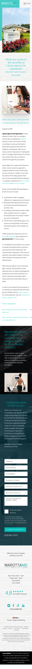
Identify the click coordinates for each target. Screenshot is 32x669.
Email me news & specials (16, 511)
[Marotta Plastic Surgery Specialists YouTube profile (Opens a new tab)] (23, 605)
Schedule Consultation (14, 530)
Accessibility (16, 630)
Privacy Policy (8, 524)
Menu (29, 4)
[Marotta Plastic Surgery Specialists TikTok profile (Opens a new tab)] (18, 605)
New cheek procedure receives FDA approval (14, 311)
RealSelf (23, 139)
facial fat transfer (19, 183)
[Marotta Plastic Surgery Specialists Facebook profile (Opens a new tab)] (13, 605)
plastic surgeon (23, 292)
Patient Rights (25, 628)
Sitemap (10, 628)
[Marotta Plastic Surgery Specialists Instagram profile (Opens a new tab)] (8, 605)
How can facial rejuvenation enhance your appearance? (15, 318)
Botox (4, 236)
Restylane (11, 236)
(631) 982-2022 (11, 535)
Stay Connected (16, 609)
